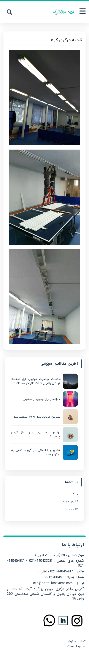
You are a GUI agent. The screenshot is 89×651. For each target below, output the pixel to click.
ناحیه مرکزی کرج (66, 40)
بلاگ (75, 494)
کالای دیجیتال (69, 501)
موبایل (73, 509)
